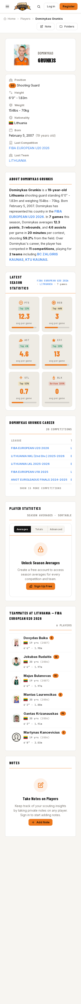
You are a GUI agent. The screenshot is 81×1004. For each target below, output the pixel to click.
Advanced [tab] (56, 529)
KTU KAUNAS (36, 259)
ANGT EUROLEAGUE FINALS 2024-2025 (39, 479)
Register (69, 6)
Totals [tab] (39, 529)
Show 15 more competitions (40, 488)
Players (25, 18)
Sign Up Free (43, 586)
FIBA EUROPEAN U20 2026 (29, 148)
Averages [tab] (22, 529)
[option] (40, 642)
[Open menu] (7, 6)
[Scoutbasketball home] (22, 6)
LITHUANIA (17, 160)
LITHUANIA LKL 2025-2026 (30, 463)
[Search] (39, 6)
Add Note (43, 822)
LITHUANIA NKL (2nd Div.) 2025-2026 (38, 456)
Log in (51, 6)
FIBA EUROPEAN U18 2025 (29, 471)
